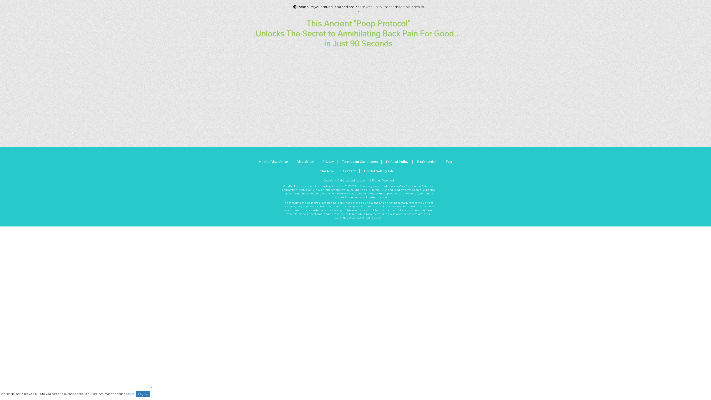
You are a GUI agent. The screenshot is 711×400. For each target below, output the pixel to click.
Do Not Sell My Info (379, 171)
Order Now (326, 171)
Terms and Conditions (360, 162)
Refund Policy (397, 162)
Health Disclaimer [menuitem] (273, 162)
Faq (449, 162)
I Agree (143, 394)
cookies (129, 394)
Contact (349, 171)
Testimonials (427, 162)
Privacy (328, 162)
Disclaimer (305, 162)
